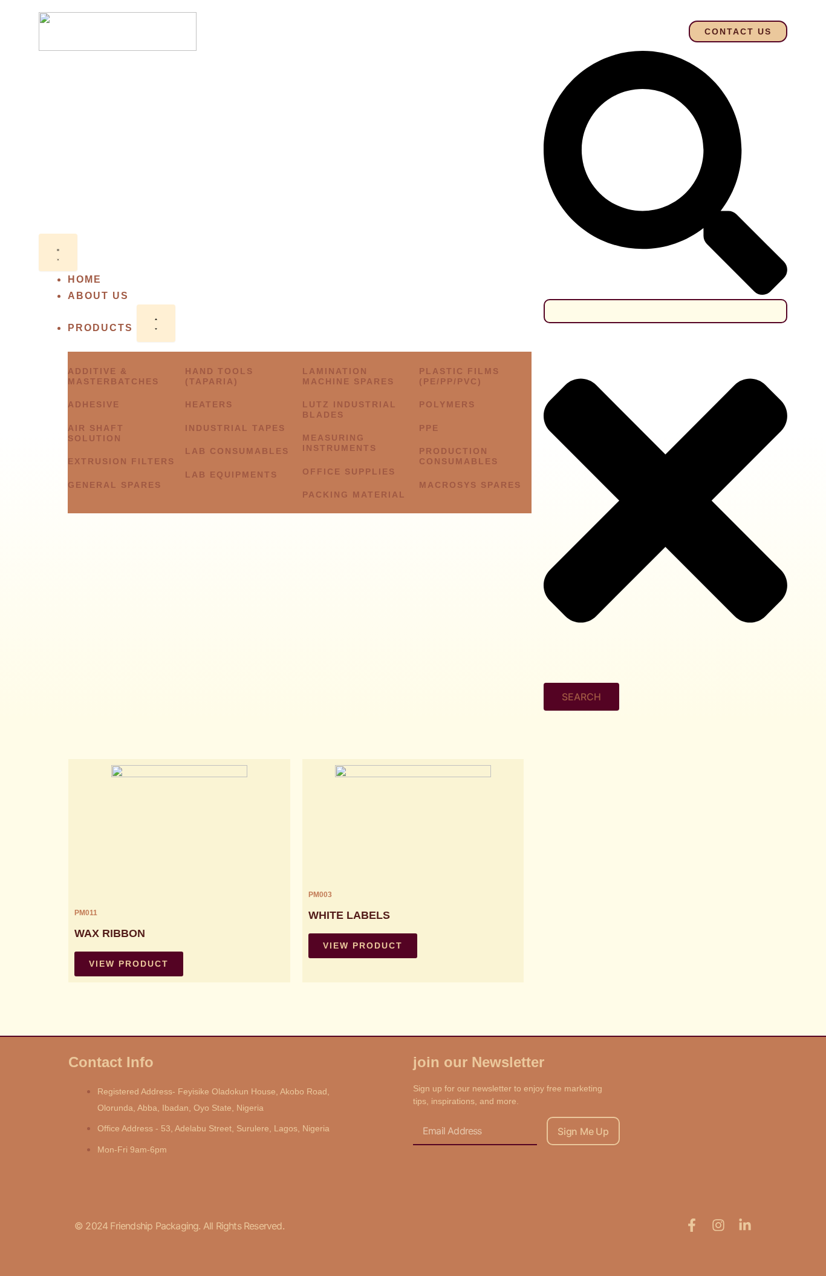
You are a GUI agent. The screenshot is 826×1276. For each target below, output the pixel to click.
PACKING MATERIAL (354, 494)
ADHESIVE (94, 404)
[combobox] (665, 311)
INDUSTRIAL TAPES (235, 428)
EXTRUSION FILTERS (121, 461)
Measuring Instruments (339, 443)
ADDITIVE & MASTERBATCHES (113, 376)
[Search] (665, 291)
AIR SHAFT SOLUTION (96, 433)
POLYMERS (447, 404)
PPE (429, 428)
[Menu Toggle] (58, 252)
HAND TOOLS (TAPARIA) (219, 376)
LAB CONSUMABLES (237, 451)
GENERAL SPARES (114, 485)
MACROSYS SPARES (470, 485)
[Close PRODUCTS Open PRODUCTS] (156, 323)
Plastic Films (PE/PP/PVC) (459, 376)
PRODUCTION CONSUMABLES (458, 456)
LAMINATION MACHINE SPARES (348, 376)
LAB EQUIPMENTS (231, 474)
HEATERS (209, 404)
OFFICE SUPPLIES (348, 471)
